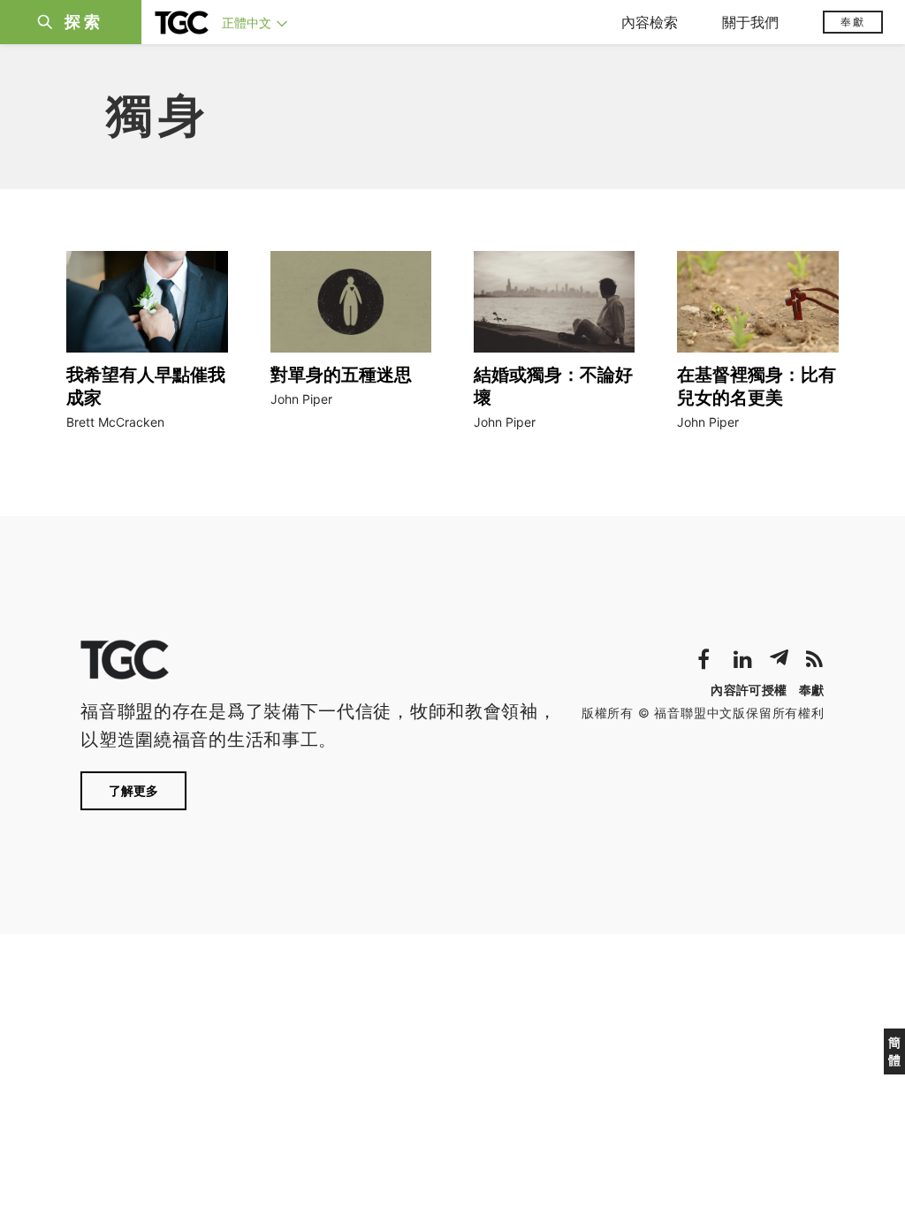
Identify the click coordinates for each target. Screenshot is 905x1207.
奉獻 (852, 21)
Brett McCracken (115, 421)
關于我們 (750, 22)
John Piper (301, 398)
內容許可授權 (749, 689)
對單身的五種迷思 (341, 374)
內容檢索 (649, 22)
